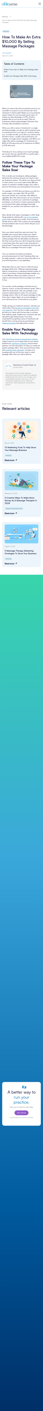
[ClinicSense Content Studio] (35, 365)
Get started (21, 1113)
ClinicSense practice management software (22, 339)
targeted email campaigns (15, 350)
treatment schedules (19, 343)
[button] (39, 3)
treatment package (9, 323)
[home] (9, 3)
